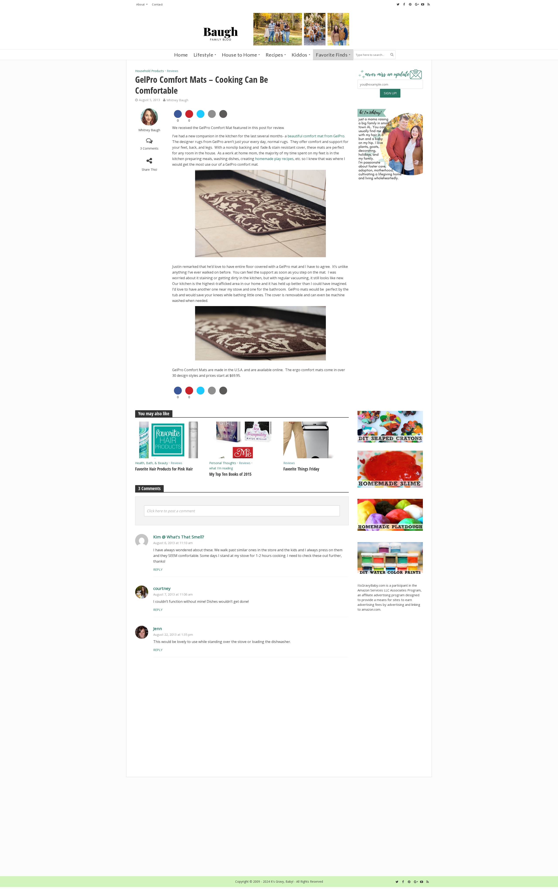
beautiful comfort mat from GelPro (316, 136)
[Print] (223, 116)
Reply (157, 569)
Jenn (157, 628)
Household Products (149, 71)
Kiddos (299, 55)
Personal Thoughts (222, 463)
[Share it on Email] (212, 116)
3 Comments (149, 148)
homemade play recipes (274, 158)
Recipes (274, 55)
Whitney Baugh (177, 100)
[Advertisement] (390, 373)
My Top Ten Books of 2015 (230, 474)
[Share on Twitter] (200, 116)
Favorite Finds (331, 55)
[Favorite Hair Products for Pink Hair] (168, 439)
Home (181, 55)
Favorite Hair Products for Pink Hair (164, 469)
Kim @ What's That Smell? (178, 536)
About (140, 4)
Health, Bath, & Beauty (151, 463)
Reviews (172, 71)
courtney (161, 588)
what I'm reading (221, 468)
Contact (157, 4)
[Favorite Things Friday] (316, 439)
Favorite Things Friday (301, 469)
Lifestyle (203, 55)
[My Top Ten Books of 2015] (242, 439)
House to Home (239, 55)
